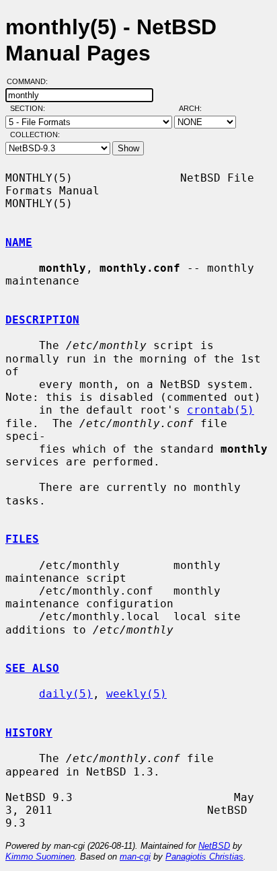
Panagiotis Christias (204, 856)
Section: (30, 108)
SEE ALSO (32, 668)
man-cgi (135, 856)
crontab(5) (220, 410)
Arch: (196, 108)
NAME (18, 242)
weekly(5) (136, 693)
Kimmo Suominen (40, 856)
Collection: (35, 134)
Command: (31, 81)
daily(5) (66, 693)
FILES (22, 539)
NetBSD (214, 846)
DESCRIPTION (42, 319)
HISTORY (28, 732)
